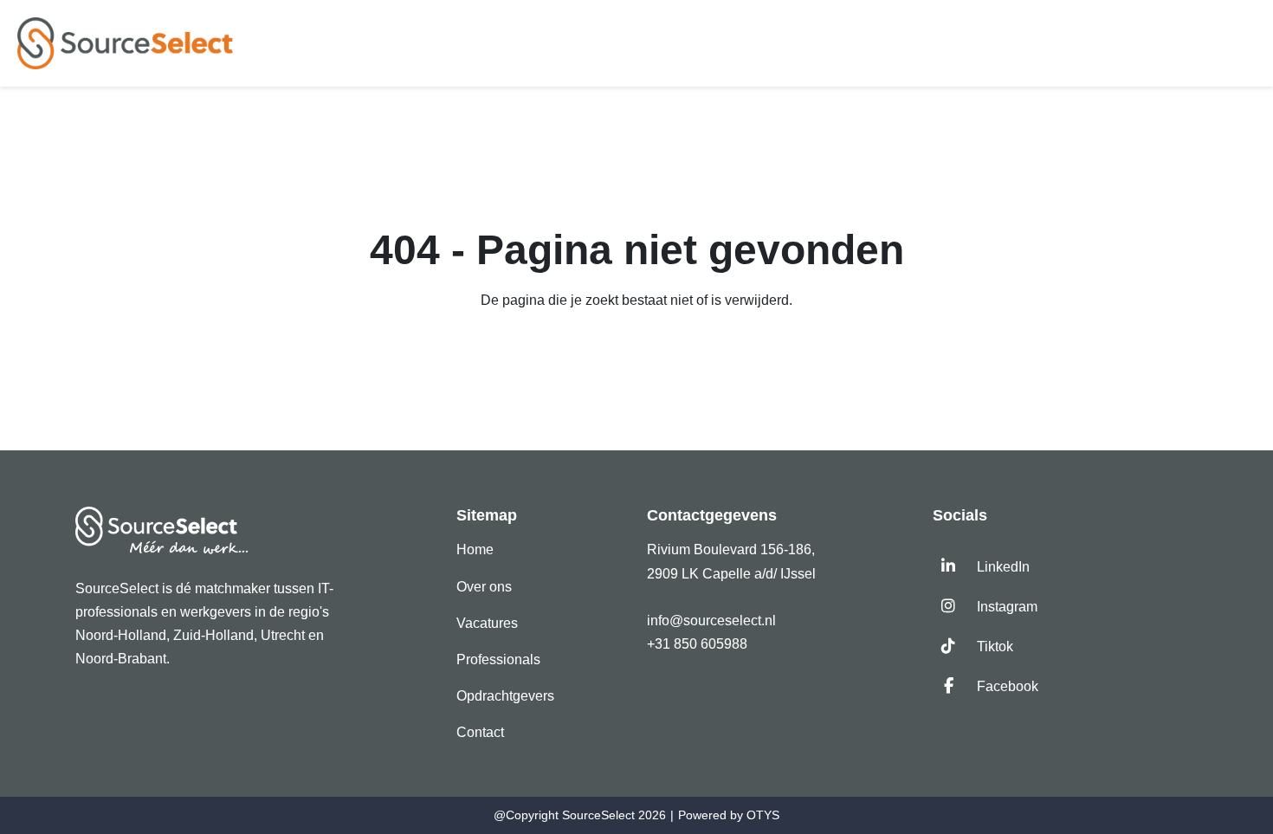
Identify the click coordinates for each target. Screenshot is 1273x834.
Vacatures (487, 623)
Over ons (484, 586)
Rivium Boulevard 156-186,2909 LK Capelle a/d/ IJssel (733, 561)
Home (475, 549)
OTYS (762, 815)
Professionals (498, 659)
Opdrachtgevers (505, 696)
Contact (480, 732)
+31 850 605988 (697, 644)
